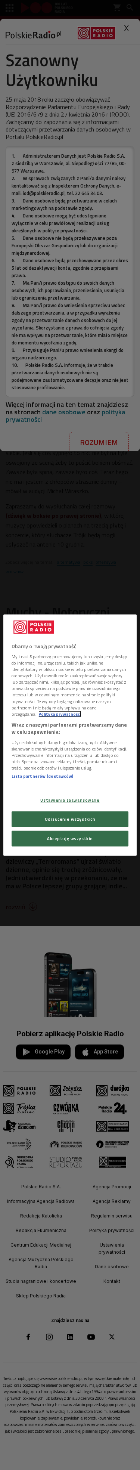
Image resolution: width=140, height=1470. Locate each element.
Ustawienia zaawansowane (69, 800)
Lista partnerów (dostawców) (42, 776)
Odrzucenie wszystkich (70, 819)
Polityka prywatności (59, 714)
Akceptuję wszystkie (70, 838)
